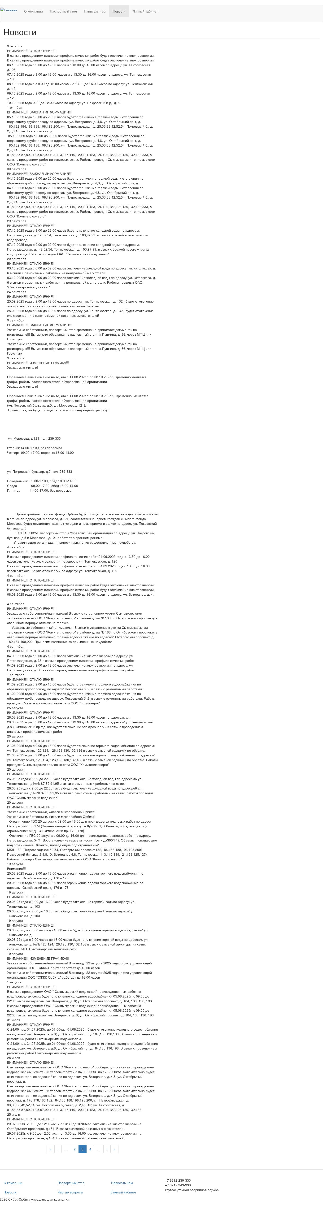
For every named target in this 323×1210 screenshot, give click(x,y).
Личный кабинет (145, 11)
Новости (119, 11)
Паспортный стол (63, 11)
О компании (33, 11)
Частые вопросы (70, 1192)
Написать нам (95, 11)
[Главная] (10, 9)
